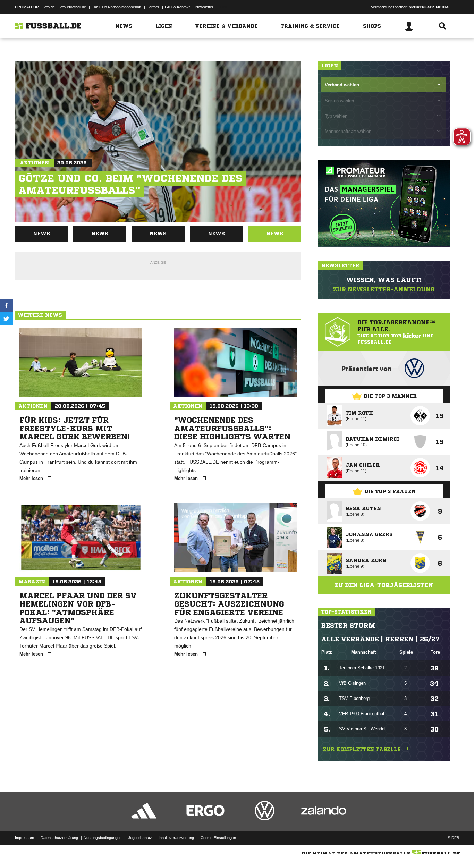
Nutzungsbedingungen (102, 838)
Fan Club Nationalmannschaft (116, 7)
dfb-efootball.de (73, 7)
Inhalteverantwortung (176, 838)
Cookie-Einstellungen (218, 838)
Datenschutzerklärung (59, 838)
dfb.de (49, 7)
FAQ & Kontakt (177, 7)
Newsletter (204, 7)
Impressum (24, 838)
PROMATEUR (27, 7)
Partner (153, 7)
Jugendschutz (140, 838)
